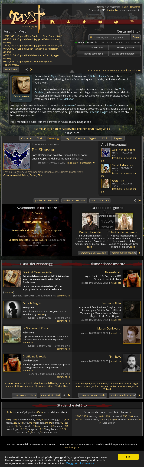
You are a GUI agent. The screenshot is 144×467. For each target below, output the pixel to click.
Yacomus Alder (112, 303)
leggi (89, 246)
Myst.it (54, 76)
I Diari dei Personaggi (37, 263)
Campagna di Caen (48, 236)
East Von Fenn (83, 386)
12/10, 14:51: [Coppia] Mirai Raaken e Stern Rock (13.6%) (32, 36)
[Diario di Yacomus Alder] (13, 279)
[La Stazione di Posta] (13, 335)
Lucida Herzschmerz (124, 232)
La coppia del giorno (107, 207)
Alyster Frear (124, 386)
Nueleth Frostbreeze (71, 172)
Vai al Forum (11, 69)
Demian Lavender (90, 232)
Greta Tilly (118, 180)
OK (128, 457)
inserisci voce (133, 70)
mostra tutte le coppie (123, 252)
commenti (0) (63, 295)
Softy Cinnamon (34, 172)
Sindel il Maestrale (122, 165)
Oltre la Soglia (32, 303)
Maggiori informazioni (80, 463)
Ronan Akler (51, 172)
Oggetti (93, 138)
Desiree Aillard (39, 239)
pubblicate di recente (46, 200)
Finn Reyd (115, 357)
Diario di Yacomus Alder (38, 272)
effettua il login (98, 112)
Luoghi (67, 138)
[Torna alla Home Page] (27, 17)
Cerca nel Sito (128, 31)
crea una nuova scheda (92, 395)
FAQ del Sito (66, 99)
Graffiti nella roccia (34, 356)
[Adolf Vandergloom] (106, 152)
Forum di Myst (14, 31)
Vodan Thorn (62, 386)
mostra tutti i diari (50, 395)
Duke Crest (98, 386)
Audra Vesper (82, 383)
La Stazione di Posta (35, 328)
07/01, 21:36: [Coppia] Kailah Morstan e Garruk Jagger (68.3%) (31, 57)
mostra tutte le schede (123, 395)
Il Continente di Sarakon (27, 236)
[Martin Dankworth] (131, 335)
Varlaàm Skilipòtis (32, 221)
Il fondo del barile (48, 383)
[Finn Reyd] (131, 363)
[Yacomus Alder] (131, 310)
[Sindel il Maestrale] (106, 168)
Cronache (26, 138)
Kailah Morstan (25, 386)
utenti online (112, 10)
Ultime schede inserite (107, 263)
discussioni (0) (87, 162)
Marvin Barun (116, 383)
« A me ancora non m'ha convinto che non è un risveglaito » (72, 129)
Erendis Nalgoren (13, 172)
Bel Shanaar (43, 150)
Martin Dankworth (109, 328)
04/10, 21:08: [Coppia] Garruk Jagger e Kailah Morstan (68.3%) (31, 41)
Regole (118, 138)
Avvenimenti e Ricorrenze (37, 207)
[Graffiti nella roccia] (13, 363)
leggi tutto (117, 157)
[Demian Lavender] (90, 221)
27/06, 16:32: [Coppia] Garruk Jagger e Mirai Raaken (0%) (32, 45)
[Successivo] (31, 69)
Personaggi (53, 138)
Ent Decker (111, 386)
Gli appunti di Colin (44, 386)
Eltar (40, 175)
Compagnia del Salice (15, 175)
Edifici (105, 138)
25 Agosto (37, 213)
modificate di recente (74, 200)
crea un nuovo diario (25, 395)
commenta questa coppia (92, 252)
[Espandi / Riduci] (72, 71)
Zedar (33, 175)
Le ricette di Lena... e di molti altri (21, 383)
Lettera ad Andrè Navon (24, 230)
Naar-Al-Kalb (113, 272)
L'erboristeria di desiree (49, 241)
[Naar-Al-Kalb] (131, 279)
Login (125, 6)
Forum (110, 105)
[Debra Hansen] (21, 85)
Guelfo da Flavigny (49, 230)
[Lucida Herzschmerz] (124, 221)
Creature (80, 138)
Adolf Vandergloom (123, 149)
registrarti (69, 105)
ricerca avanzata (97, 70)
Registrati (135, 6)
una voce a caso (116, 70)
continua (8, 292)
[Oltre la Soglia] (13, 310)
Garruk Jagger (131, 383)
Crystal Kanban (99, 383)
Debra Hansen (21, 96)
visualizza (116, 282)
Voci (39, 138)
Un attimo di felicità (18, 239)
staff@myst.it (72, 447)
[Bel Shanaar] (17, 156)
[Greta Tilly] (106, 183)
